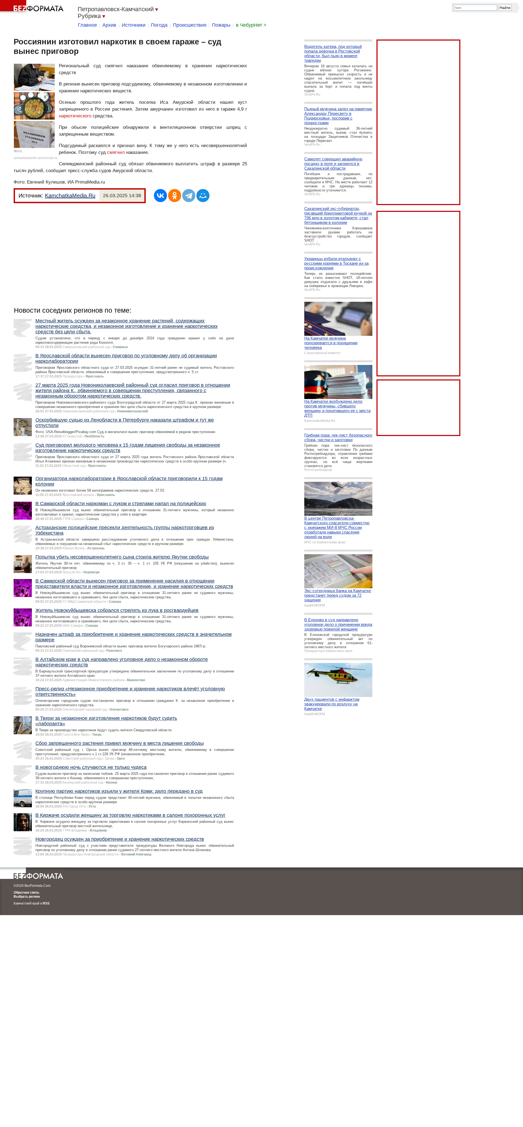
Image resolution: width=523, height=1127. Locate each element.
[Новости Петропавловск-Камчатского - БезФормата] (32, 7)
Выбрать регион (27, 896)
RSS (46, 903)
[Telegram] (188, 195)
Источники (133, 25)
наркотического (75, 115)
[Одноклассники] (174, 195)
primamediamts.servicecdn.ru (35, 158)
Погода (159, 25)
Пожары (221, 25)
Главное (87, 25)
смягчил (116, 152)
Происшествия (189, 25)
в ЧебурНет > (251, 25)
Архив (109, 25)
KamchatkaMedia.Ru (70, 196)
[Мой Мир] (202, 195)
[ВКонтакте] (160, 195)
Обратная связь (26, 892)
